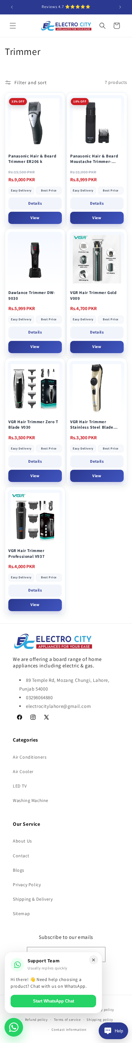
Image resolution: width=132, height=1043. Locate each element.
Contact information (69, 1029)
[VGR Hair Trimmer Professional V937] (35, 517)
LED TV (20, 786)
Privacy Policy (27, 884)
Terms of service (67, 1019)
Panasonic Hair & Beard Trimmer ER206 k (32, 159)
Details (35, 203)
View (34, 217)
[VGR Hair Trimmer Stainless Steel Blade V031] (97, 388)
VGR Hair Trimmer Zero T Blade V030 (33, 424)
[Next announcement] (120, 7)
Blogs (18, 870)
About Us (22, 841)
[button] (13, 26)
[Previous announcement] (12, 7)
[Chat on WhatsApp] (13, 1027)
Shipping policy (100, 1019)
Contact (21, 856)
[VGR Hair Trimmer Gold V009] (97, 259)
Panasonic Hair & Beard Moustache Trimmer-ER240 (94, 159)
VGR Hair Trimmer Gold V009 (93, 295)
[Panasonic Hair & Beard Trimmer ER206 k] (35, 123)
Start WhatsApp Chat (53, 1001)
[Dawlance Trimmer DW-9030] (35, 259)
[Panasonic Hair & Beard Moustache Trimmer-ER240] (97, 123)
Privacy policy (102, 1009)
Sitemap (21, 913)
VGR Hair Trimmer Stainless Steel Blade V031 (91, 424)
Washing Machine (30, 800)
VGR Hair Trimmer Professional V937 (26, 553)
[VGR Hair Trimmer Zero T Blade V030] (35, 388)
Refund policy (36, 1019)
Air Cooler (23, 771)
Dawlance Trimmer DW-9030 (31, 295)
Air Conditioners (30, 757)
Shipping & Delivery (33, 899)
